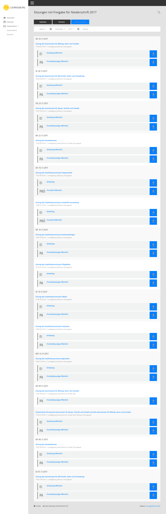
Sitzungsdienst (153, 506)
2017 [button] (71, 29)
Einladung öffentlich (54, 53)
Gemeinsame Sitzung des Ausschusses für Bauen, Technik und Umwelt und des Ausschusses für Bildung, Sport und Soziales (83, 412)
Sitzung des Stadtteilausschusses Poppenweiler (54, 173)
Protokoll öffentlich (54, 190)
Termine (61, 22)
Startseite (10, 18)
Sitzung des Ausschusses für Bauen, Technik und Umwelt (57, 108)
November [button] (59, 29)
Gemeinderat (12, 30)
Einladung (50, 182)
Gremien (10, 34)
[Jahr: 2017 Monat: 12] (78, 29)
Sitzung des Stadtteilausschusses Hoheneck (52, 326)
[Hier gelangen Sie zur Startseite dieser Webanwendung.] (14, 7)
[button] (14, 26)
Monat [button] (42, 29)
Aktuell (85, 29)
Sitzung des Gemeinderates (46, 140)
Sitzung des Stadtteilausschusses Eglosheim (53, 359)
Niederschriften (80, 22)
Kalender (10, 22)
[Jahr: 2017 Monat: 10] (50, 29)
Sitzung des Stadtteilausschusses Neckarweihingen (55, 235)
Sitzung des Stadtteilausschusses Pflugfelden (53, 264)
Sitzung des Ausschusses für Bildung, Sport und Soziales (57, 44)
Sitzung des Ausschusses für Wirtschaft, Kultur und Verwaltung (60, 76)
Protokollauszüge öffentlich (57, 61)
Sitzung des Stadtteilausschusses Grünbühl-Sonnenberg (57, 202)
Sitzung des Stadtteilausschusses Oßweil (51, 297)
